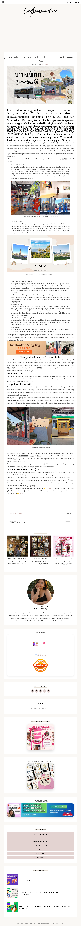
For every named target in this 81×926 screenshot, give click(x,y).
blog (10, 513)
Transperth (50, 488)
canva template (40, 834)
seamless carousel (40, 845)
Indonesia (45, 64)
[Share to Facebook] (68, 514)
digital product (40, 838)
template (40, 849)
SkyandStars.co (58, 923)
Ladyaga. (23, 494)
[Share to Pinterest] (73, 514)
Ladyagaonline (40, 10)
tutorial (40, 857)
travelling (40, 853)
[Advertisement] (40, 36)
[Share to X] (71, 514)
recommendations (40, 842)
